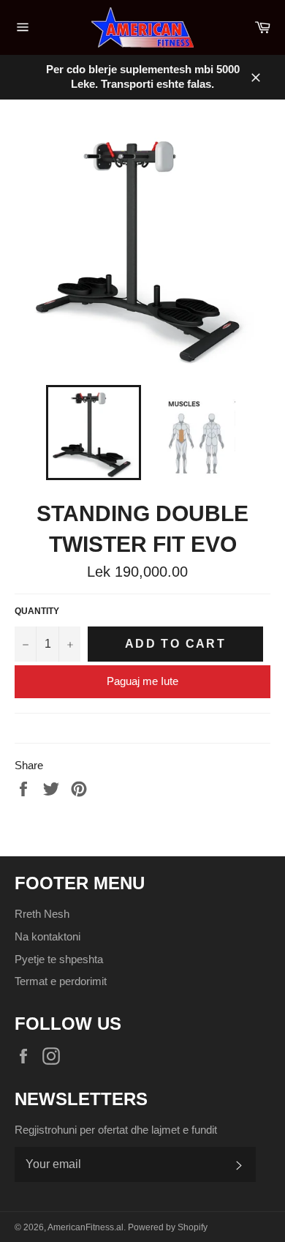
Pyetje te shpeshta (59, 959)
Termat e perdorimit (61, 981)
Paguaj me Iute (142, 681)
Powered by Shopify (168, 1227)
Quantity (37, 611)
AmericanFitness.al (85, 1227)
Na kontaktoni (47, 936)
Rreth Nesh (42, 914)
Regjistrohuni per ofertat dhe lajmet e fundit (116, 1129)
